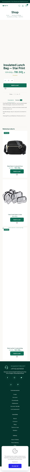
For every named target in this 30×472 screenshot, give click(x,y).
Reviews (18, 100)
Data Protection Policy (16, 459)
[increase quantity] (12, 80)
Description (11, 100)
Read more (15, 461)
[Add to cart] (25, 133)
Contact (15, 421)
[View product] (25, 135)
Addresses (15, 403)
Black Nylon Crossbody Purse (15, 166)
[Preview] (25, 140)
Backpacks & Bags (16, 15)
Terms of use (15, 427)
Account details (15, 406)
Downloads (15, 400)
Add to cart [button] (17, 171)
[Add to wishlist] (25, 137)
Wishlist (15, 430)
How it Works (15, 439)
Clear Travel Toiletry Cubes (15, 214)
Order (15, 394)
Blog (15, 424)
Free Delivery (15, 442)
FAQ (15, 445)
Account (15, 397)
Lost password (15, 409)
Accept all (15, 466)
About (15, 418)
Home (7, 15)
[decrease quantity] (5, 80)
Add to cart (15, 85)
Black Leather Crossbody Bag (15, 348)
